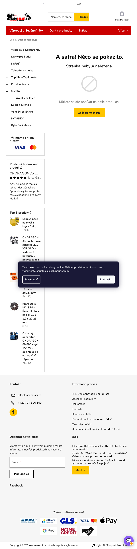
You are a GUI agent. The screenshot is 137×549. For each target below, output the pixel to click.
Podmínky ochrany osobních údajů (92, 419)
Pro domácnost (20, 84)
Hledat (83, 17)
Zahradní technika (22, 70)
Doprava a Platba (82, 414)
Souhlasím (105, 279)
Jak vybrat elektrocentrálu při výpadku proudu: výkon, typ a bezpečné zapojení (99, 462)
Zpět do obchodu (89, 113)
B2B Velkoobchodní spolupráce (90, 394)
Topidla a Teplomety (24, 77)
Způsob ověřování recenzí (68, 512)
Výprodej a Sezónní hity (25, 50)
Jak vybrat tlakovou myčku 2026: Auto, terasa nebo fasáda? (99, 448)
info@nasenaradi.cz (29, 395)
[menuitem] (26, 30)
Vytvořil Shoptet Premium (112, 545)
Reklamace (78, 404)
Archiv (80, 470)
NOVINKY (17, 118)
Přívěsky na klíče (25, 98)
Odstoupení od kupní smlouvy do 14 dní (96, 429)
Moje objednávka (82, 424)
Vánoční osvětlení (22, 112)
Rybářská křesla (21, 125)
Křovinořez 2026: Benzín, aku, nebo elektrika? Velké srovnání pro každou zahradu (99, 455)
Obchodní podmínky (84, 399)
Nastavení (31, 279)
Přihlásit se (21, 474)
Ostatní (15, 91)
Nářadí (15, 64)
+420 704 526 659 (30, 403)
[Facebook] (13, 412)
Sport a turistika (21, 105)
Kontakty (77, 409)
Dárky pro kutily (21, 57)
